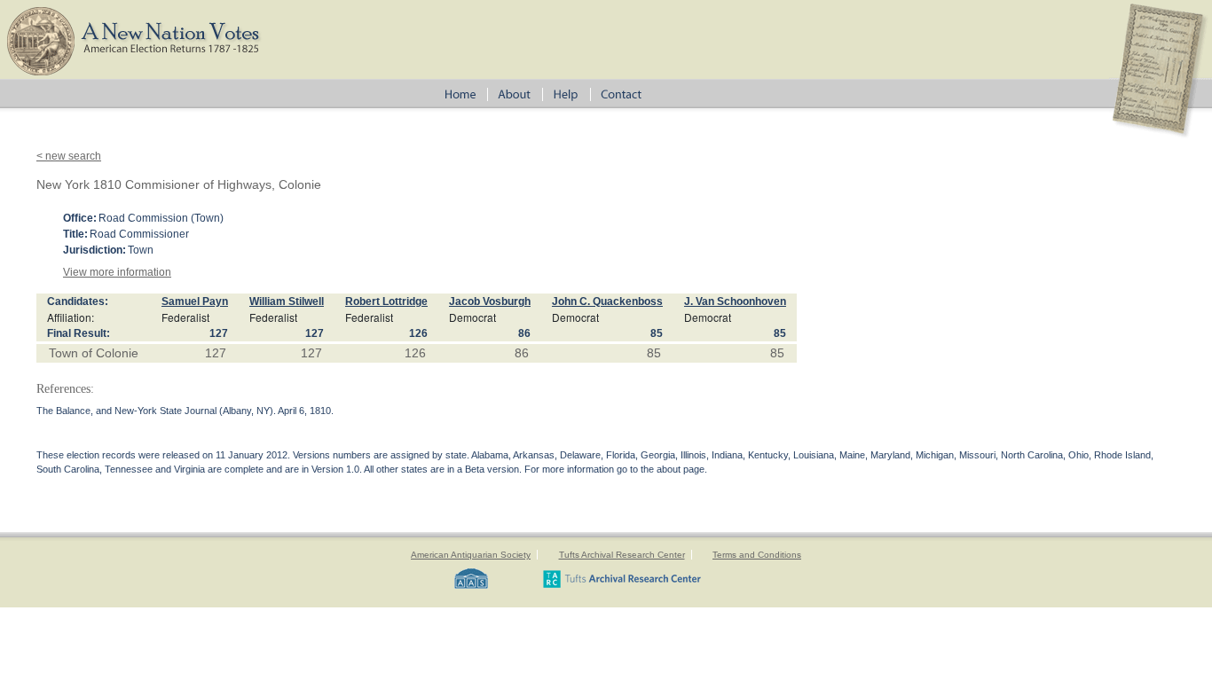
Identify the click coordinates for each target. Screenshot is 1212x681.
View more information (117, 272)
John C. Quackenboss (607, 301)
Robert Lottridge (386, 301)
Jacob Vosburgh (490, 301)
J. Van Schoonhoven (735, 301)
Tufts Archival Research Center (622, 555)
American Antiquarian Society (471, 555)
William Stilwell (286, 301)
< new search (68, 156)
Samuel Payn (194, 301)
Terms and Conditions (756, 555)
